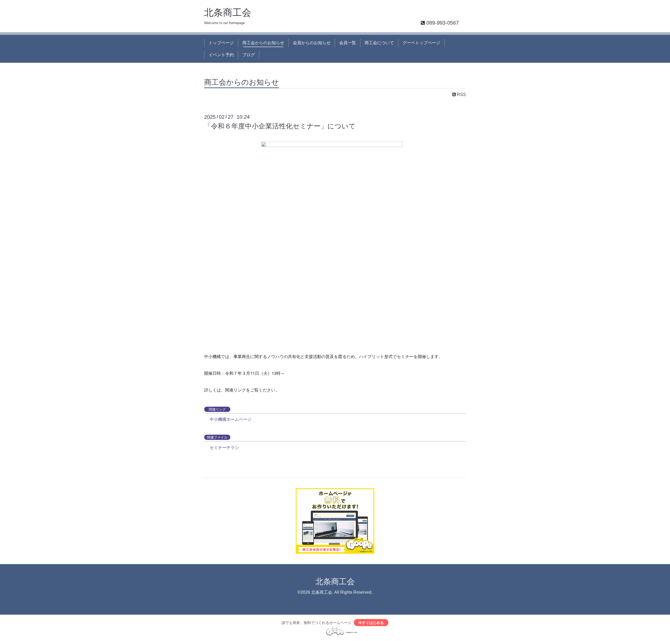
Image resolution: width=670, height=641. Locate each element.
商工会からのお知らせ (263, 43)
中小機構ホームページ (231, 419)
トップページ (221, 43)
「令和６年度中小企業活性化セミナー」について (280, 126)
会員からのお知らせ (312, 43)
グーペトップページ (421, 43)
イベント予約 (221, 55)
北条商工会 (227, 12)
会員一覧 (347, 43)
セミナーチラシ (224, 447)
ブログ (248, 55)
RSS (461, 94)
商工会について (379, 43)
